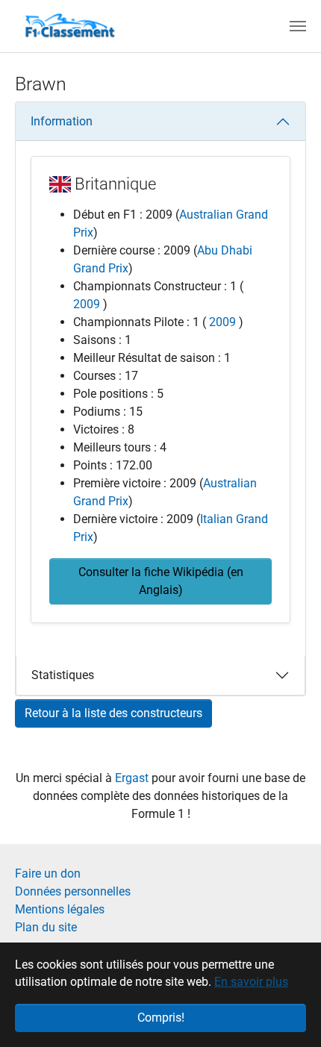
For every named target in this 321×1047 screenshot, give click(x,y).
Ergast (133, 778)
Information (62, 121)
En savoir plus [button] (251, 982)
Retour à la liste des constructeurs (113, 713)
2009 (86, 304)
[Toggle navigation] (298, 26)
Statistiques (62, 675)
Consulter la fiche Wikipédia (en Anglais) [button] (160, 581)
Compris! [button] (160, 1017)
